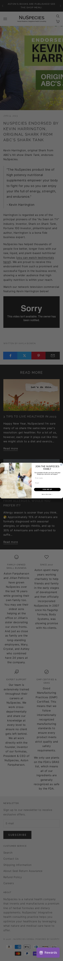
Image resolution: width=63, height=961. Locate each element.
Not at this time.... (47, 494)
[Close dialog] (61, 465)
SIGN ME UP (47, 489)
